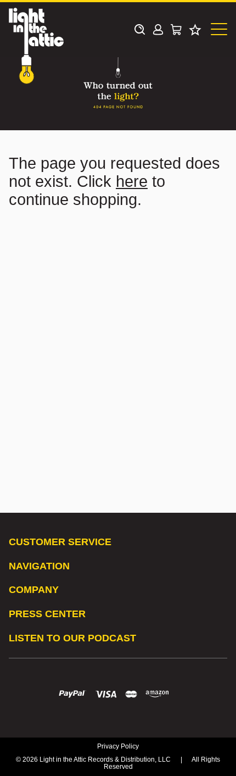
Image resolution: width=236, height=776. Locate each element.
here (132, 181)
